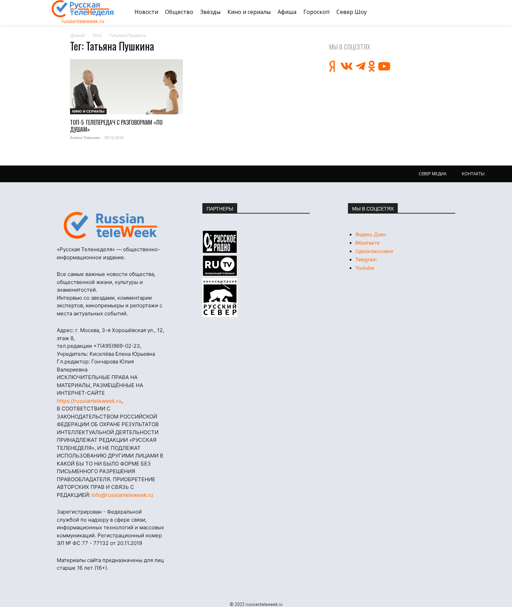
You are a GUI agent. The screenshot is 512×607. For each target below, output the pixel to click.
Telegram (366, 259)
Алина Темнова (85, 137)
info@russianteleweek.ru (122, 495)
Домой (77, 35)
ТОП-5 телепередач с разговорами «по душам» (116, 125)
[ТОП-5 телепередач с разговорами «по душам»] (126, 87)
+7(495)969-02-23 (116, 346)
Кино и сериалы (88, 111)
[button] (452, 12)
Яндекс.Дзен (370, 234)
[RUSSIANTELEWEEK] (83, 8)
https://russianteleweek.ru (89, 401)
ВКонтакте (367, 243)
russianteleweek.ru (83, 21)
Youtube (364, 268)
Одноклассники (374, 251)
